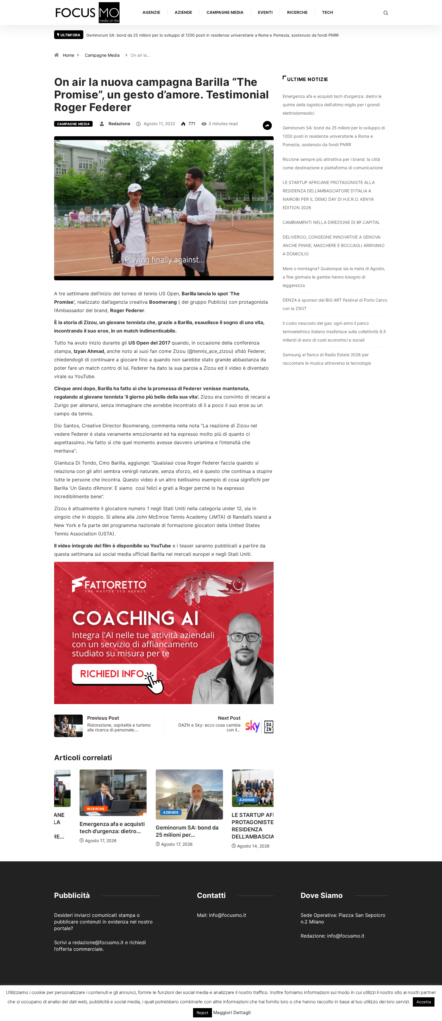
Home (68, 55)
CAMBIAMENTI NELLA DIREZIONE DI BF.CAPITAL (331, 222)
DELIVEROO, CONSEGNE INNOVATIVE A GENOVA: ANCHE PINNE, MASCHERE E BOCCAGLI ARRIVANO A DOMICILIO (334, 245)
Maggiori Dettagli (232, 1012)
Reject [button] (202, 1012)
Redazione (119, 123)
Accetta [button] (423, 1001)
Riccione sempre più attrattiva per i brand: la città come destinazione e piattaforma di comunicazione (314, 35)
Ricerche (297, 12)
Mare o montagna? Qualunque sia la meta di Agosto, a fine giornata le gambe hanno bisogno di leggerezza (334, 277)
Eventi (265, 12)
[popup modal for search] (386, 12)
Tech (327, 12)
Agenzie (151, 12)
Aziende (183, 12)
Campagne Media (225, 12)
